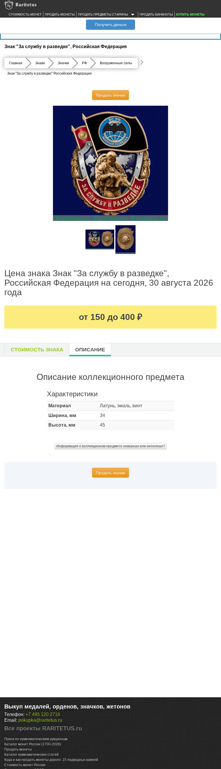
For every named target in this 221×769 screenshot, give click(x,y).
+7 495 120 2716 (43, 714)
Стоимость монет (25, 14)
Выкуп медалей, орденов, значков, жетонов (67, 706)
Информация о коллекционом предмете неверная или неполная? (110, 446)
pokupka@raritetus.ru (40, 720)
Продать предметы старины (103, 14)
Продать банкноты (156, 14)
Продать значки (110, 95)
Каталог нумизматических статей (31, 755)
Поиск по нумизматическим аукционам (35, 739)
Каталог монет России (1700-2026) (32, 744)
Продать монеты (60, 14)
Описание (90, 350)
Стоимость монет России (24, 765)
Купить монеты (190, 14)
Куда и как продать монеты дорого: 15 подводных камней (51, 760)
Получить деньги (110, 24)
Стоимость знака (37, 350)
